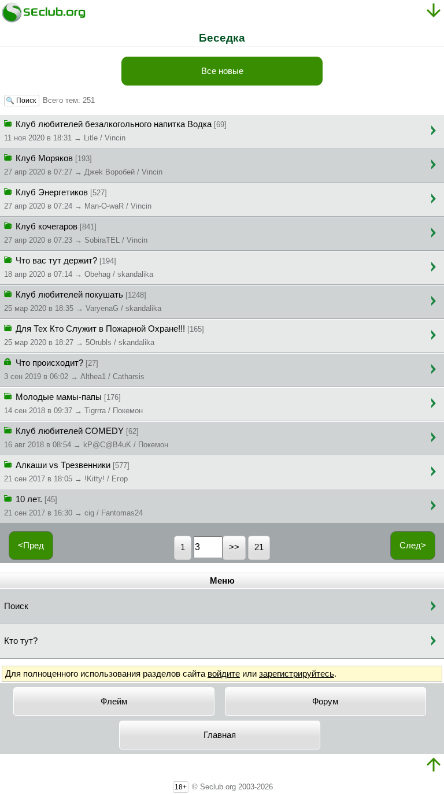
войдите (224, 673)
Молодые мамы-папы (73, 403)
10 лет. (73, 506)
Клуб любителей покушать (82, 301)
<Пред (31, 545)
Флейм (114, 701)
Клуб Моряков (83, 165)
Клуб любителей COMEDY (86, 437)
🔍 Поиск (22, 101)
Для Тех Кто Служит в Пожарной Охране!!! (104, 335)
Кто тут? (21, 640)
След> (412, 545)
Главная (220, 735)
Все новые (222, 71)
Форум (325, 701)
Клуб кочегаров (75, 233)
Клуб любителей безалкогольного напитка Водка (115, 131)
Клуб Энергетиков (77, 199)
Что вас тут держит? (78, 267)
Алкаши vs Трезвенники (67, 472)
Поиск (16, 606)
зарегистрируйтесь (296, 673)
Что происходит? (74, 369)
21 (259, 547)
